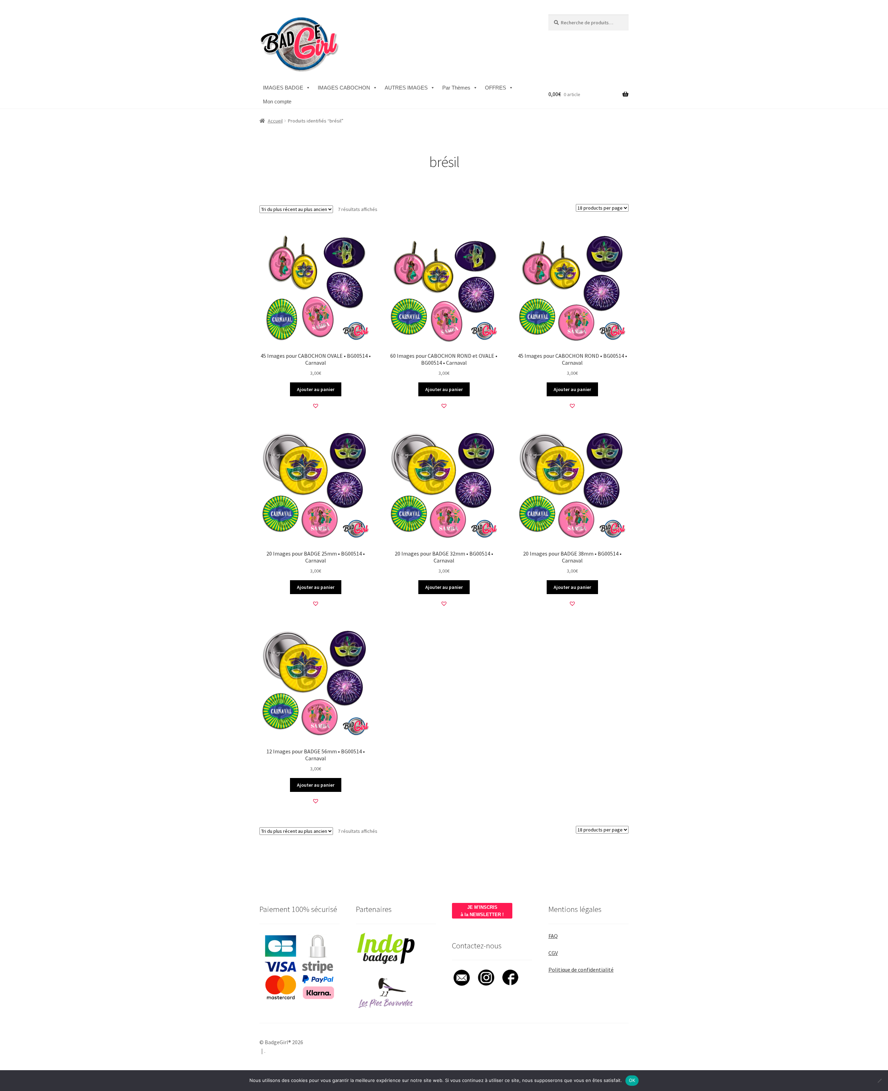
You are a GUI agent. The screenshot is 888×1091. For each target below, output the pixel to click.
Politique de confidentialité (581, 969)
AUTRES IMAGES (406, 88)
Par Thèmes (456, 88)
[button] (316, 406)
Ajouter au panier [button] (315, 389)
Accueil (275, 121)
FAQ (553, 935)
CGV (553, 952)
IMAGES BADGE (283, 88)
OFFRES (495, 88)
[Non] (879, 1080)
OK (632, 1080)
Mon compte (277, 101)
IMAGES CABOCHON (344, 88)
